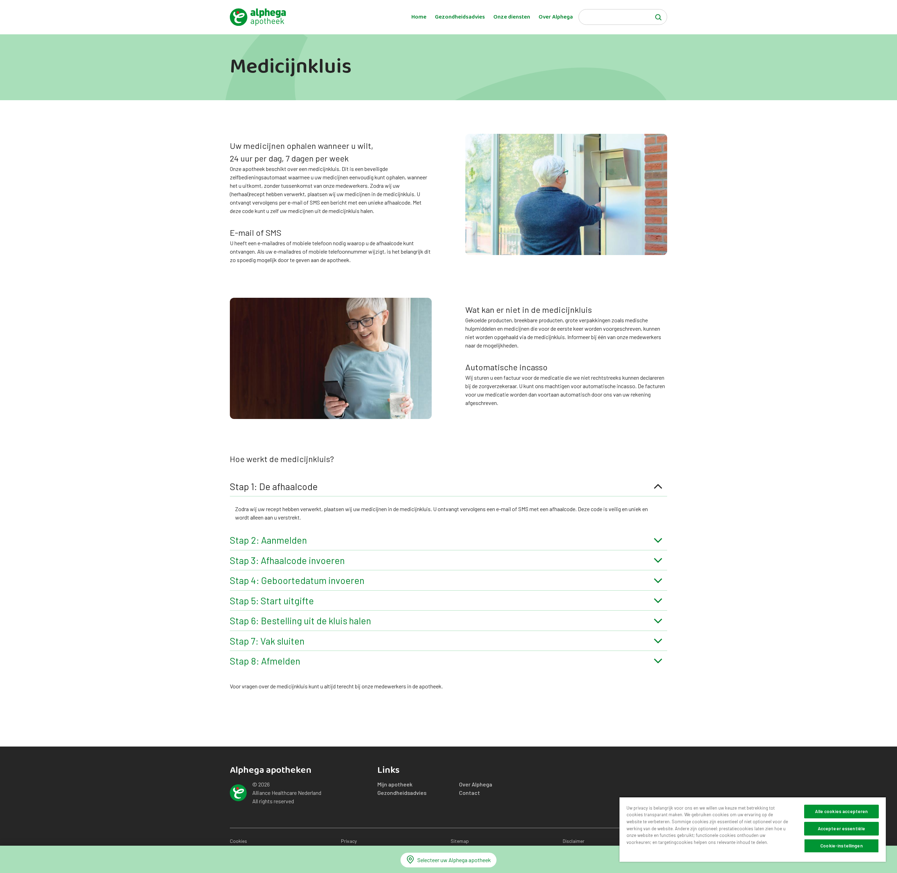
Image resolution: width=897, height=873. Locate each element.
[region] (752, 829)
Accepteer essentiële (841, 828)
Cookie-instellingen (841, 845)
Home (418, 17)
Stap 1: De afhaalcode (274, 486)
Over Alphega (556, 17)
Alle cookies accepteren (841, 811)
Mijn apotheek (394, 784)
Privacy (349, 841)
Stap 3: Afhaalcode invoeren (287, 560)
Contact (469, 792)
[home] (258, 17)
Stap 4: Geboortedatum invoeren (297, 580)
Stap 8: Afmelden (265, 660)
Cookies (238, 841)
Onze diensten (511, 17)
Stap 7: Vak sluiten (267, 640)
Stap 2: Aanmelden (268, 539)
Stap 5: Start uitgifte (272, 600)
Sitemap (460, 841)
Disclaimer (573, 841)
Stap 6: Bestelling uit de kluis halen (300, 620)
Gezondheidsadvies (460, 17)
